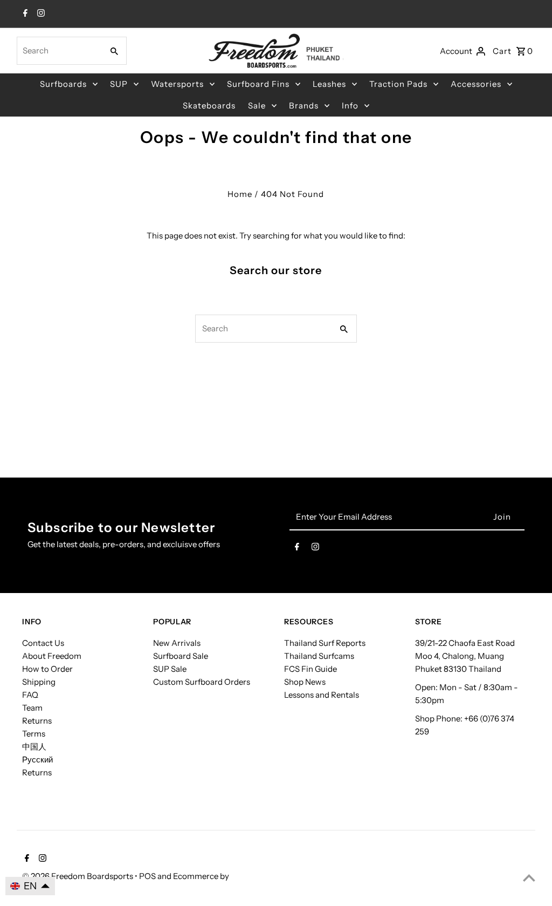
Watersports (177, 84)
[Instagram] (39, 14)
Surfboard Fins (258, 84)
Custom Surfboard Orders (201, 682)
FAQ (30, 695)
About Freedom (51, 656)
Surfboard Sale (180, 656)
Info (350, 105)
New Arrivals (177, 643)
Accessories (476, 84)
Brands (304, 105)
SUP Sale (170, 669)
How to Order (47, 669)
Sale (257, 105)
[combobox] (59, 50)
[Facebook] (23, 14)
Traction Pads (398, 84)
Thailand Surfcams (319, 656)
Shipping (39, 682)
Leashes (329, 84)
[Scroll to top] (529, 878)
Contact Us (43, 643)
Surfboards (63, 84)
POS (147, 876)
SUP (119, 84)
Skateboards (209, 105)
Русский (37, 759)
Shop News (305, 682)
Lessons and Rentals (321, 695)
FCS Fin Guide (310, 669)
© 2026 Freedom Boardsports (78, 876)
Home (239, 194)
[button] (30, 886)
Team (32, 708)
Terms (33, 733)
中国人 (34, 746)
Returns (37, 721)
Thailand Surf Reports (324, 643)
